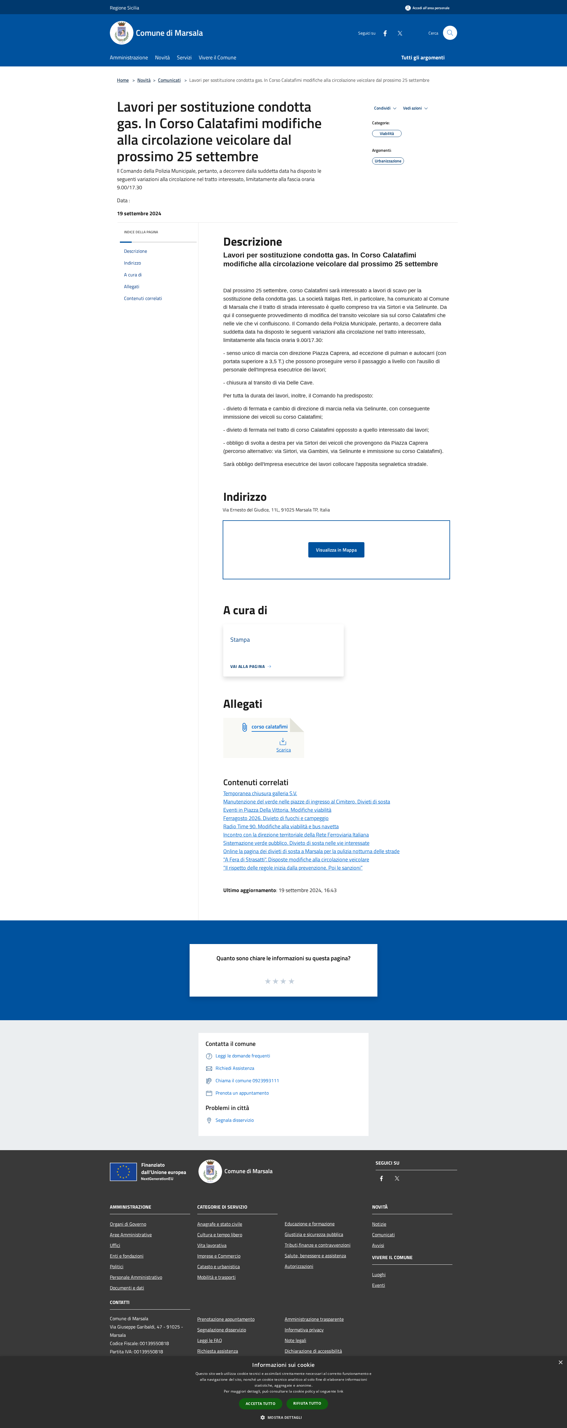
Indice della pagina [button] (141, 232)
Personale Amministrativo (136, 1277)
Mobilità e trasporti (216, 1277)
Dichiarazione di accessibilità (313, 1350)
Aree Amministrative (131, 1234)
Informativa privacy (304, 1329)
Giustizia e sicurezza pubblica (314, 1234)
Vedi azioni (413, 108)
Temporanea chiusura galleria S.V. (260, 793)
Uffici (115, 1245)
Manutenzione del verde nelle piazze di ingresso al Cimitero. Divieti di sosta (306, 802)
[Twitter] (397, 33)
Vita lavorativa (212, 1245)
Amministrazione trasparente (314, 1319)
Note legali (295, 1340)
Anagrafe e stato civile (219, 1224)
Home (123, 80)
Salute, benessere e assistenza (315, 1255)
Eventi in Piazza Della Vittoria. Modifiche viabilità (277, 810)
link (340, 1391)
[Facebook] (383, 33)
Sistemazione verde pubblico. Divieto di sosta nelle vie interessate (296, 843)
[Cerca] (450, 33)
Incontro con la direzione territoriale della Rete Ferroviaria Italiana (296, 835)
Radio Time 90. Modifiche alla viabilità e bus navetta (281, 826)
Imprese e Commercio (218, 1255)
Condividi (382, 108)
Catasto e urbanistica (218, 1266)
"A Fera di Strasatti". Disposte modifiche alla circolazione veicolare (296, 859)
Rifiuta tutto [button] (307, 1403)
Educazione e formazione (310, 1223)
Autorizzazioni (299, 1266)
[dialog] (283, 1392)
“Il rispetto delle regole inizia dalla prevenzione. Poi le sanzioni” (293, 868)
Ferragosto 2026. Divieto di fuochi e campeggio (276, 818)
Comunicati (169, 80)
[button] (283, 1417)
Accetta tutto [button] (261, 1403)
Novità (144, 80)
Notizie (379, 1224)
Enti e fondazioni (127, 1255)
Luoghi (379, 1274)
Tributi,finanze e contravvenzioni (318, 1244)
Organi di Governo (128, 1224)
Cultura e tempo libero (219, 1234)
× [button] (560, 1362)
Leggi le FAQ (209, 1340)
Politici (116, 1266)
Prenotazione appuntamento (226, 1319)
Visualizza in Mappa (336, 549)
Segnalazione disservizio (221, 1329)
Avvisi (378, 1245)
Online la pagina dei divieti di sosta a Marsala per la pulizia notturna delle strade (311, 851)
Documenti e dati (127, 1287)
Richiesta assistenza (217, 1350)
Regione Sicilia (124, 7)
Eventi (378, 1285)
